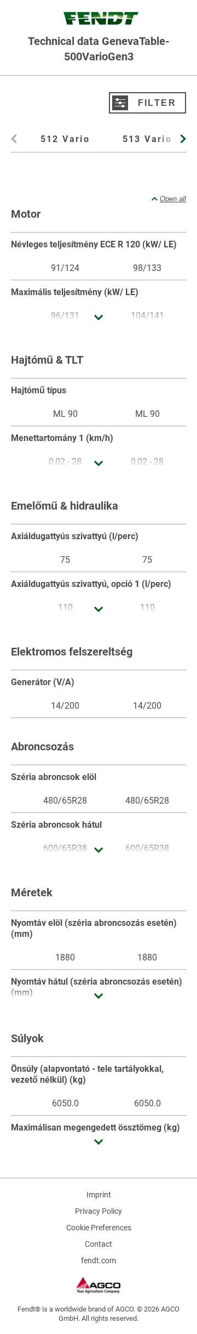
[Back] (15, 142)
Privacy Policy (98, 1211)
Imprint (98, 1194)
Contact (98, 1244)
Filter (157, 102)
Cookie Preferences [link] (98, 1227)
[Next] (181, 142)
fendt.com (98, 1260)
